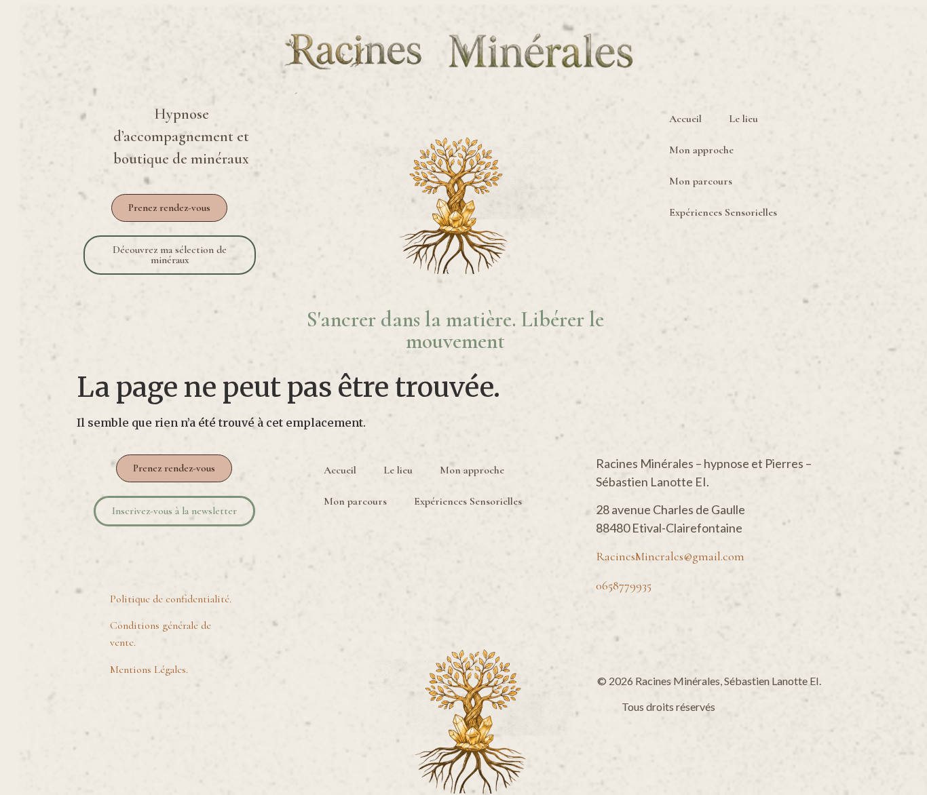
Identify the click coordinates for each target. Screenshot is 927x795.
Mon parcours (700, 181)
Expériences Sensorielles (723, 212)
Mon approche (701, 150)
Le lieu (743, 118)
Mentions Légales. (149, 669)
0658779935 (623, 585)
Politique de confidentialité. (170, 599)
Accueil (685, 118)
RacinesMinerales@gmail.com (670, 556)
